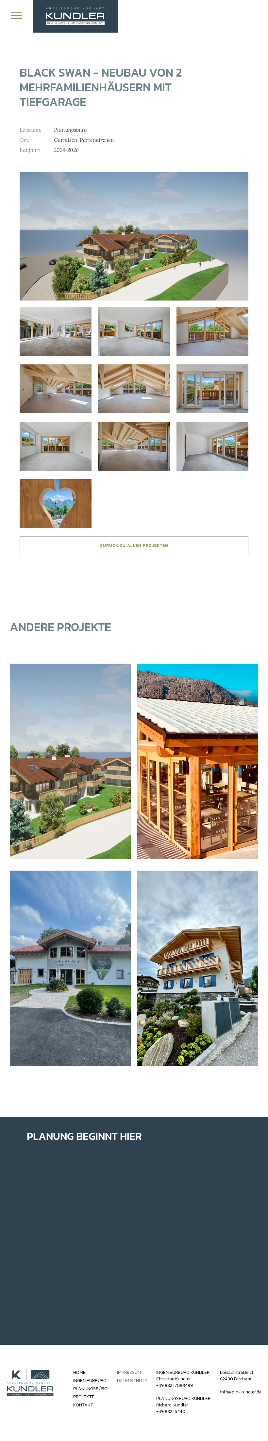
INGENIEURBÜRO (90, 1380)
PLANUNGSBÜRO (90, 1389)
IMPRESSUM (129, 1372)
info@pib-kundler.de (240, 1392)
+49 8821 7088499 (174, 1385)
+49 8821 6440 (170, 1411)
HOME (79, 1372)
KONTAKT (83, 1405)
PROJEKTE (83, 1397)
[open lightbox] (134, 236)
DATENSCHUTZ (132, 1380)
